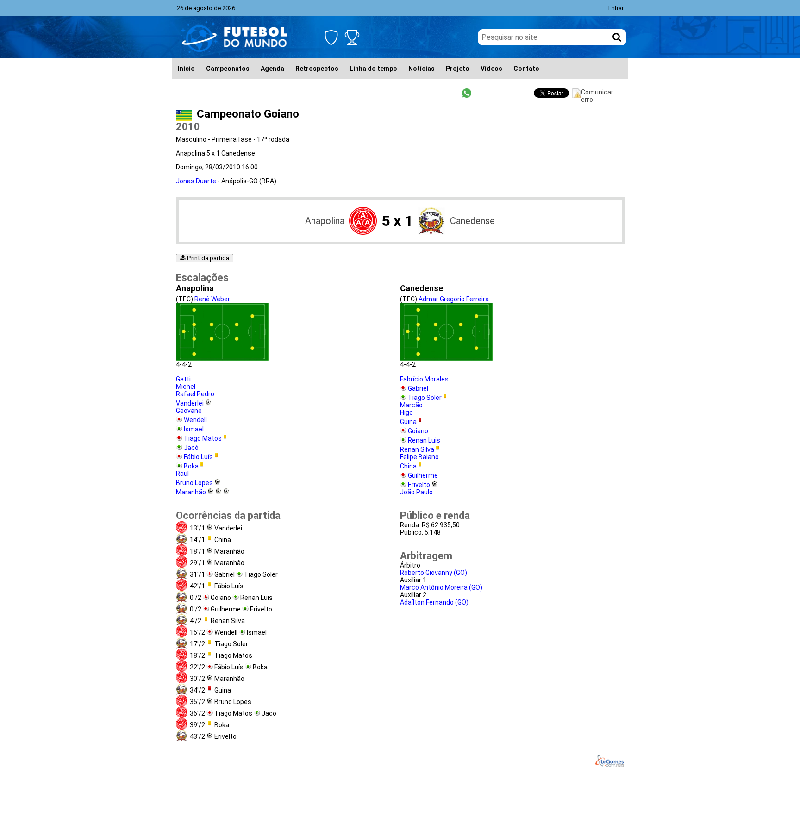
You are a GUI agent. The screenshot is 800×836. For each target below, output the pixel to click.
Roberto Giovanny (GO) (433, 572)
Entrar (616, 8)
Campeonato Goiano (248, 113)
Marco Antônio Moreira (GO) (441, 587)
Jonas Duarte (196, 181)
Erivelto (419, 484)
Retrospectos (316, 68)
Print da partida (207, 258)
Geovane (189, 410)
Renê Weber (212, 299)
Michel (185, 386)
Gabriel (418, 388)
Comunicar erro (597, 93)
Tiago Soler (425, 397)
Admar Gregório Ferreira (454, 299)
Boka (191, 466)
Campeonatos (228, 68)
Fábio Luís (198, 457)
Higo (406, 412)
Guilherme (423, 475)
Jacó (191, 447)
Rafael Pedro (195, 394)
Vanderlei (190, 403)
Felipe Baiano (419, 457)
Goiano (418, 431)
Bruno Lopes (194, 483)
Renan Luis (424, 440)
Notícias (421, 68)
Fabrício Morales (424, 379)
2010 (188, 126)
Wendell (195, 420)
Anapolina (324, 220)
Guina (408, 421)
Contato (526, 68)
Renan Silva (417, 449)
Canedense (472, 220)
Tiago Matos (203, 438)
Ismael (194, 429)
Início (186, 68)
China (408, 466)
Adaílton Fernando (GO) (434, 602)
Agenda (272, 68)
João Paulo (416, 492)
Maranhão (191, 492)
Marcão (411, 405)
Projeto (457, 68)
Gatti (183, 379)
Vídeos (491, 68)
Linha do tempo (373, 68)
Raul (182, 473)
